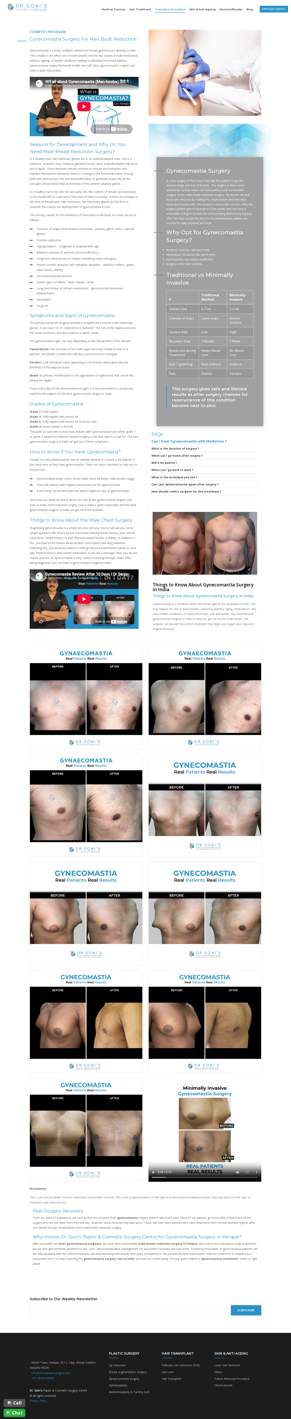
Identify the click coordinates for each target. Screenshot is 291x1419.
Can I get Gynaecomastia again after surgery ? (185, 484)
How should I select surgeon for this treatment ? (186, 491)
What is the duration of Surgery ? (175, 448)
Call (17, 1403)
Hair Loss (168, 1372)
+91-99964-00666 (42, 1378)
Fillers (218, 1372)
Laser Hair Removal (227, 1365)
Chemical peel (223, 1385)
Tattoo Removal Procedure (231, 1379)
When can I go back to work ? (172, 470)
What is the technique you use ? (174, 477)
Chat (17, 1412)
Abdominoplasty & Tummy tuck (129, 1392)
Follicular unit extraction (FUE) (181, 1365)
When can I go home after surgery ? (177, 455)
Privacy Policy (38, 1401)
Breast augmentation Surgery (128, 1372)
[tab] (204, 441)
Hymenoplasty (118, 1385)
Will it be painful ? (164, 463)
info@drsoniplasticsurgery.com (51, 1373)
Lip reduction (117, 1365)
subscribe (246, 1310)
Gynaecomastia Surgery (124, 1379)
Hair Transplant (171, 1379)
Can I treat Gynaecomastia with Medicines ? (189, 441)
